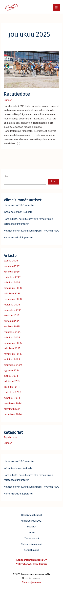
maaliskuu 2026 (13, 288)
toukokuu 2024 (12, 392)
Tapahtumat (11, 437)
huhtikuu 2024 (12, 397)
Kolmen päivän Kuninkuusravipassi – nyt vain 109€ (31, 230)
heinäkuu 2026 (12, 266)
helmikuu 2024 (12, 408)
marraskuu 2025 (13, 310)
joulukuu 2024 (12, 359)
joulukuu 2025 (12, 304)
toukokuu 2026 (12, 277)
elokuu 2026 (11, 260)
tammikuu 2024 (13, 414)
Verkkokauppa (31, 550)
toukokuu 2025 (12, 332)
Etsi (6, 176)
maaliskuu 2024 (13, 403)
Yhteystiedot (23, 564)
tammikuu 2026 (13, 299)
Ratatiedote (17, 94)
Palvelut (31, 526)
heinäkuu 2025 (12, 321)
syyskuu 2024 (12, 370)
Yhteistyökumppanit (31, 544)
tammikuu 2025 (13, 353)
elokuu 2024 (11, 375)
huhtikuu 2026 (12, 282)
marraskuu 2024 (13, 364)
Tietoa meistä (31, 538)
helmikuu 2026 (12, 293)
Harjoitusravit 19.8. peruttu (19, 205)
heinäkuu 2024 (12, 381)
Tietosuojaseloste (31, 582)
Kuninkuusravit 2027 (31, 520)
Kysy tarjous (40, 564)
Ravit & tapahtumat (31, 515)
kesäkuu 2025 (12, 326)
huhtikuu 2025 (12, 337)
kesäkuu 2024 (12, 386)
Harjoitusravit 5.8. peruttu (18, 237)
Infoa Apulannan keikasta (18, 211)
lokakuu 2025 (11, 315)
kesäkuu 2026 (12, 271)
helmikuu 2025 (12, 348)
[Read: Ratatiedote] (31, 69)
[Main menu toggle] (56, 7)
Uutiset (8, 100)
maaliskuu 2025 (13, 343)
